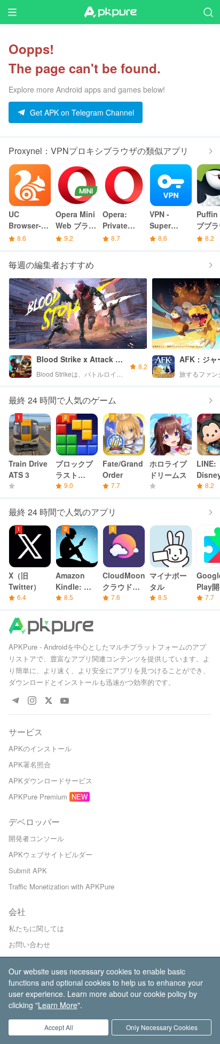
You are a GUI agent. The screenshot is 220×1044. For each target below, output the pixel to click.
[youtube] (65, 701)
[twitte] (48, 701)
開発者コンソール (36, 838)
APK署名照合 (30, 764)
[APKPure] (110, 12)
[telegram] (15, 701)
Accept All (58, 1027)
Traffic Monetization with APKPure (61, 886)
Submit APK (28, 870)
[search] (208, 12)
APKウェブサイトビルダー (50, 854)
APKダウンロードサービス (50, 780)
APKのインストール (40, 748)
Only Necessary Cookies (162, 1027)
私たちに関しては (36, 928)
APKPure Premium (38, 796)
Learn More (57, 1005)
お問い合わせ (29, 944)
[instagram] (31, 701)
